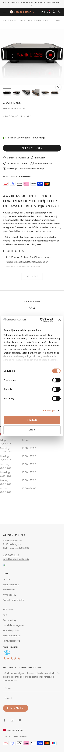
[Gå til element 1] (7, 92)
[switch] (56, 380)
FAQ (5, 615)
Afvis (32, 429)
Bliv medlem (15, 708)
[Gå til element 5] (45, 92)
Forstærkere (25, 20)
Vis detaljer (49, 410)
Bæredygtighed (12, 635)
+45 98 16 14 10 (11, 555)
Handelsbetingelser (14, 625)
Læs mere (32, 276)
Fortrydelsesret (11, 640)
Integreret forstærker (42, 20)
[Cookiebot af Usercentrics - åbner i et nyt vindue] (40, 320)
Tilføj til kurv (32, 148)
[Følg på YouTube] (19, 720)
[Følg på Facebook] (4, 720)
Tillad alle (32, 420)
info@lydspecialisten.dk (16, 558)
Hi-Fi (14, 20)
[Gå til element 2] (17, 92)
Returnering (9, 620)
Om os (6, 579)
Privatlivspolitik (11, 630)
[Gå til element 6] (55, 92)
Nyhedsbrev (9, 594)
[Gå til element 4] (36, 92)
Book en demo (11, 584)
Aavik (58, 20)
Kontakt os (9, 589)
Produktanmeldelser (14, 600)
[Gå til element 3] (26, 92)
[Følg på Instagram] (12, 720)
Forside (6, 20)
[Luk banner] (59, 320)
